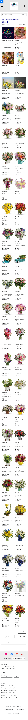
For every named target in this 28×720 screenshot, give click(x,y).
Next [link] (24, 636)
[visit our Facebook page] (11, 654)
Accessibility (20, 709)
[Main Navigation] (2, 6)
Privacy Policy (10, 708)
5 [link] (20, 636)
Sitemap (14, 711)
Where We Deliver (8, 709)
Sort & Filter (22, 24)
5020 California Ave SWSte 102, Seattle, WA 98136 (8, 667)
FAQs (7, 706)
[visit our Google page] (17, 654)
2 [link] (13, 636)
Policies (19, 708)
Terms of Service (16, 706)
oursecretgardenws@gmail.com (10, 677)
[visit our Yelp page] (22, 654)
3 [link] (15, 636)
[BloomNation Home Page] (18, 658)
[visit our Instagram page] (6, 654)
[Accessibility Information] (1, 1)
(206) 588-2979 (5, 675)
